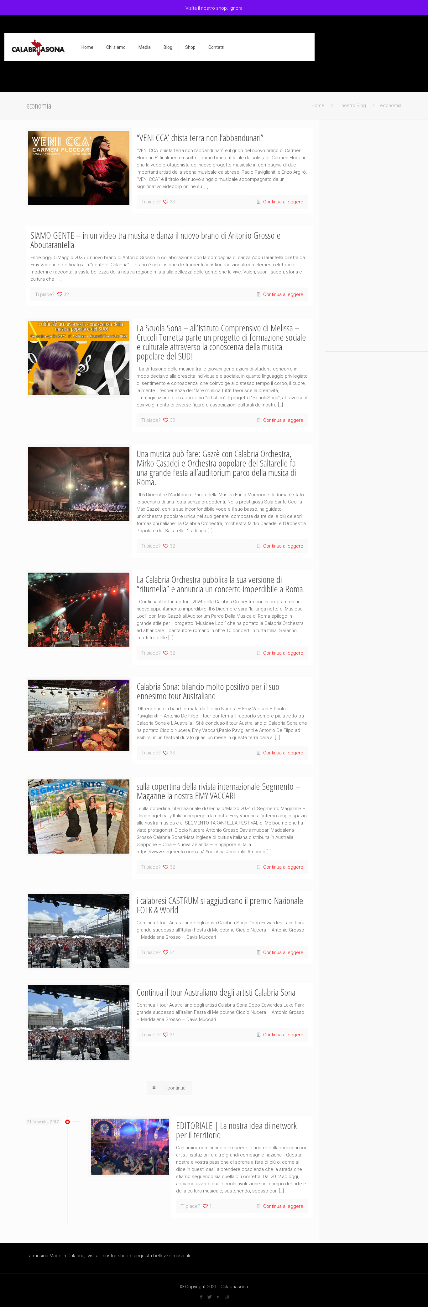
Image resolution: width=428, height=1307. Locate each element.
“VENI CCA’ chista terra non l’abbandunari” (200, 137)
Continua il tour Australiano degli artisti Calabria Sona (216, 992)
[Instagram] (226, 1297)
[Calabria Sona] (38, 47)
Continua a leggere (283, 202)
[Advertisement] (364, 236)
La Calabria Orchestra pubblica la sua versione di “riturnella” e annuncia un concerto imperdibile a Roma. (221, 584)
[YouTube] (218, 1297)
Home (317, 105)
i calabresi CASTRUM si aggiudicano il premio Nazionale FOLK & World (220, 905)
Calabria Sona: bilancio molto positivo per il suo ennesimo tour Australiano (208, 691)
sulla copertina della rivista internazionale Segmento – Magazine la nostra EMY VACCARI (218, 791)
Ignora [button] (236, 8)
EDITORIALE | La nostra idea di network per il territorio (236, 1130)
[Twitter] (209, 1297)
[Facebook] (201, 1297)
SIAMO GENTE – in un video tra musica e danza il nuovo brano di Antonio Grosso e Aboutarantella (155, 240)
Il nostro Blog (352, 105)
